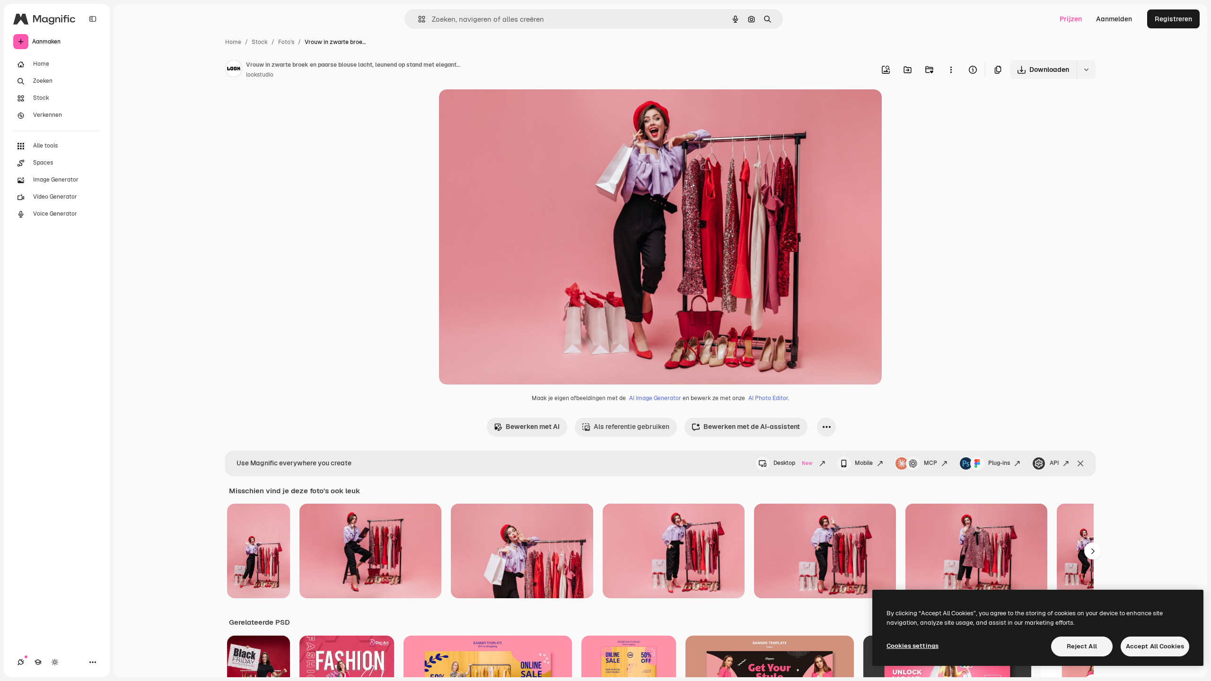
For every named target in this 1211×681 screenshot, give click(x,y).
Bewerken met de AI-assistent (751, 426)
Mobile (864, 463)
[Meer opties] (950, 69)
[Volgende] (1092, 551)
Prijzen (1071, 19)
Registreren (1173, 19)
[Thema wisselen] (54, 662)
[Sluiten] (1080, 463)
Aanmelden (1114, 19)
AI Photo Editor (768, 398)
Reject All (1082, 646)
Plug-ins (999, 463)
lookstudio (259, 75)
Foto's (286, 42)
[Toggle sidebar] (92, 18)
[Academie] (37, 662)
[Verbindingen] (20, 662)
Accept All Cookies (1155, 646)
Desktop (792, 463)
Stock (260, 42)
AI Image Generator (655, 398)
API (1054, 463)
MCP (930, 463)
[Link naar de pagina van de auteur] (233, 70)
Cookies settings (912, 646)
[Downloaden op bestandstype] (1086, 69)
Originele (501, 107)
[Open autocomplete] (418, 19)
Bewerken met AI (533, 426)
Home (233, 42)
